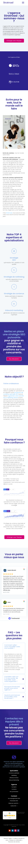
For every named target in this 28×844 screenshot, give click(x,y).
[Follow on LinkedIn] (12, 830)
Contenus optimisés (14, 773)
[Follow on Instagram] (15, 830)
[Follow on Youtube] (10, 830)
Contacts (14, 789)
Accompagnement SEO (14, 798)
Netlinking (14, 775)
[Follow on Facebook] (18, 830)
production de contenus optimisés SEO (13, 393)
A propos (14, 787)
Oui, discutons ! (14, 359)
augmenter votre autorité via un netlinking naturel (13, 396)
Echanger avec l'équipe (14, 537)
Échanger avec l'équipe (14, 41)
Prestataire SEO (14, 800)
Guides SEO (13, 805)
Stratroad (9, 213)
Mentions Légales (8, 838)
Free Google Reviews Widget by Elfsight (21, 813)
